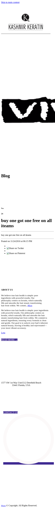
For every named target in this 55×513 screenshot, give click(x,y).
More (30, 305)
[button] (9, 340)
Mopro (3, 506)
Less (3, 333)
